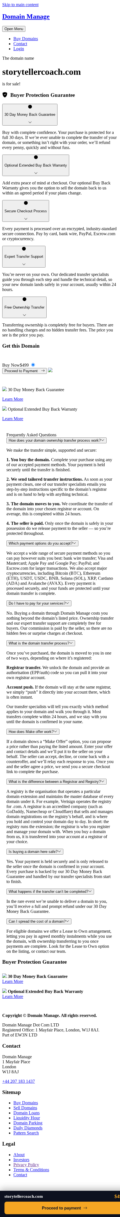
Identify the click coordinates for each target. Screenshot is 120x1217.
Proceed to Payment (22, 371)
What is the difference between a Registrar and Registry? (55, 782)
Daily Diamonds (27, 1127)
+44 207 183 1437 (18, 1081)
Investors (21, 1159)
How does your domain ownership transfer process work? (55, 440)
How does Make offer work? (31, 732)
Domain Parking (27, 1122)
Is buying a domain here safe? (33, 852)
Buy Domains (25, 38)
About (19, 1154)
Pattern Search (26, 1133)
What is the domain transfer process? (39, 643)
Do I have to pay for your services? (37, 603)
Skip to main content (20, 4)
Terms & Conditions (31, 1169)
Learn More (12, 399)
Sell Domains (25, 1107)
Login (18, 48)
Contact (20, 43)
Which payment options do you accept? (41, 543)
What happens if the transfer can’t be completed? (48, 891)
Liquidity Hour (26, 1117)
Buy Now (15, 365)
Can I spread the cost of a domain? (37, 921)
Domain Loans (26, 1112)
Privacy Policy (26, 1164)
